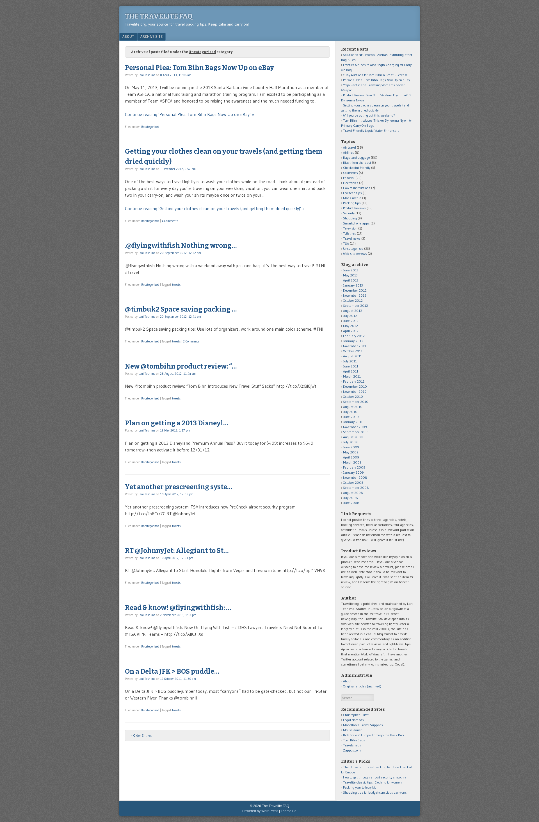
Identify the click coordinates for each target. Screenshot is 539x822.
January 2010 (353, 422)
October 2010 (353, 396)
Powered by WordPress (260, 811)
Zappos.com (352, 750)
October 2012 (353, 300)
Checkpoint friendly (356, 167)
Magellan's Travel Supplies (363, 725)
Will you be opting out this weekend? (369, 115)
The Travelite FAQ (158, 16)
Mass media (352, 198)
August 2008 (353, 493)
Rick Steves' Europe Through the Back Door (373, 735)
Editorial (349, 178)
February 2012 (354, 336)
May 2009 (350, 452)
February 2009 (354, 467)
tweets (176, 285)
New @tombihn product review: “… (181, 366)
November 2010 (355, 391)
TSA (346, 243)
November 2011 (354, 346)
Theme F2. (289, 811)
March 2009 (352, 462)
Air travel (349, 147)
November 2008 (355, 477)
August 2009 (353, 437)
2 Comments (191, 341)
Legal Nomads (353, 720)
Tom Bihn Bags (354, 740)
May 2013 (350, 275)
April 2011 (350, 371)
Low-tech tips (352, 193)
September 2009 (356, 432)
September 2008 (356, 487)
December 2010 (355, 386)
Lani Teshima (146, 75)
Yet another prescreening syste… (178, 487)
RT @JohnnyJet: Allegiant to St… (177, 551)
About (128, 36)
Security (349, 213)
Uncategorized (150, 127)
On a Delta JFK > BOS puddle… (172, 671)
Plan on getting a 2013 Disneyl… (176, 423)
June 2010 (351, 417)
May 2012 (350, 326)
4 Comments (170, 221)
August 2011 (352, 356)
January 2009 (353, 472)
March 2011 (352, 376)
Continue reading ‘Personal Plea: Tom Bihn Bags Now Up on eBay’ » (189, 114)
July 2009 (350, 442)
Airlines (348, 152)
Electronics (350, 183)
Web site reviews (355, 253)
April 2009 (351, 457)
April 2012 (350, 331)
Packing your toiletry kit (359, 787)
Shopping (350, 218)
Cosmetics (350, 173)
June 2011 (350, 366)
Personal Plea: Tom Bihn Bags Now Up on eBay (199, 68)
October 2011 (352, 351)
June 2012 (350, 321)
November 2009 (355, 427)
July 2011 (350, 361)
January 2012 (353, 341)
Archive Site (151, 36)
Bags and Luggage (356, 157)
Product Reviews (354, 208)
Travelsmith (352, 745)
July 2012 (350, 316)
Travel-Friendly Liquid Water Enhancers (371, 130)
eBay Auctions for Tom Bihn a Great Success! (375, 75)
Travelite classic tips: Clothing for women (372, 782)
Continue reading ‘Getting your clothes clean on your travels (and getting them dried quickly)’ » (215, 208)
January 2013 (353, 285)
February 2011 (353, 381)
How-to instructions (356, 188)
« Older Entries (141, 735)
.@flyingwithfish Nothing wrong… (181, 245)
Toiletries (349, 233)
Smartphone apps (356, 223)
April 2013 (350, 280)
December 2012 (355, 290)
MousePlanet (352, 730)
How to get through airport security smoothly (374, 777)
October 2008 (353, 482)
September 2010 (355, 401)
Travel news (351, 238)
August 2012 (352, 310)
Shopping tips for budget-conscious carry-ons (375, 792)
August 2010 (352, 407)
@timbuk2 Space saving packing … (181, 309)
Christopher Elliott (356, 715)
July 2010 (350, 412)
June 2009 (351, 447)
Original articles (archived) (362, 686)
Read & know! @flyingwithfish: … (178, 608)
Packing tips (352, 203)
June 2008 (351, 503)
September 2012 (355, 305)
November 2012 (354, 295)
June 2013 (350, 270)
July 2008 (350, 498)
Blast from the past (357, 162)
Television (350, 228)
